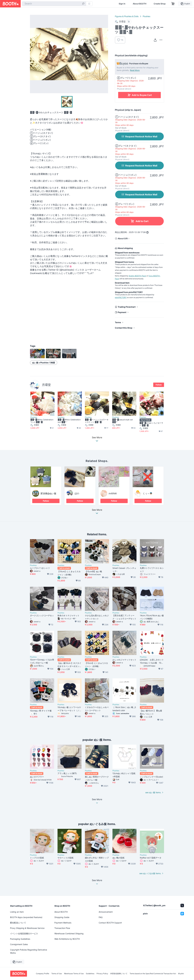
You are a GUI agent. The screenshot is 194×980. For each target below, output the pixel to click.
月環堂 (46, 385)
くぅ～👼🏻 (147, 493)
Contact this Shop (123, 328)
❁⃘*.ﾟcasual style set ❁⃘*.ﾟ (122, 420)
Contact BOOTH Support (110, 922)
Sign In (122, 4)
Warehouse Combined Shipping (69, 933)
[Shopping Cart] (173, 3)
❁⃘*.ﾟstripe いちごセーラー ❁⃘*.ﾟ (151, 424)
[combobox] (54, 3)
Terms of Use (56, 973)
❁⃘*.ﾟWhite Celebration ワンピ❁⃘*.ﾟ (41, 420)
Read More (135, 70)
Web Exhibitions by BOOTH (67, 939)
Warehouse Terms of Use (74, 973)
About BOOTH (139, 4)
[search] (83, 4)
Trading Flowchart (126, 307)
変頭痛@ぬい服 (48, 493)
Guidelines (90, 973)
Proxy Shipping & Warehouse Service (27, 928)
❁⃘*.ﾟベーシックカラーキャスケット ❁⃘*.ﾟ (97, 420)
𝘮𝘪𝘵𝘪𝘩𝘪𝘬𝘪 (113, 493)
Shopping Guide (61, 917)
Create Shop (160, 4)
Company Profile (42, 973)
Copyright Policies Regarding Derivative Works (28, 951)
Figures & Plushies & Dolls (126, 16)
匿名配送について (18, 922)
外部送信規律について (118, 973)
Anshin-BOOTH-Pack (137, 276)
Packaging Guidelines (20, 939)
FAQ (101, 917)
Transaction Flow (62, 928)
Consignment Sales (19, 944)
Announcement (106, 912)
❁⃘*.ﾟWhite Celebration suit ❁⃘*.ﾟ (69, 420)
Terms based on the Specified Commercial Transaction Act (153, 973)
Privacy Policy (102, 973)
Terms (118, 322)
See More (97, 510)
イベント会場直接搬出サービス (24, 933)
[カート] (128, 21)
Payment (122, 312)
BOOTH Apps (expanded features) (26, 917)
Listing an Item (17, 912)
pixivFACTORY (121, 297)
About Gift (123, 238)
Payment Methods (62, 922)
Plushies (146, 16)
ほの (77, 493)
